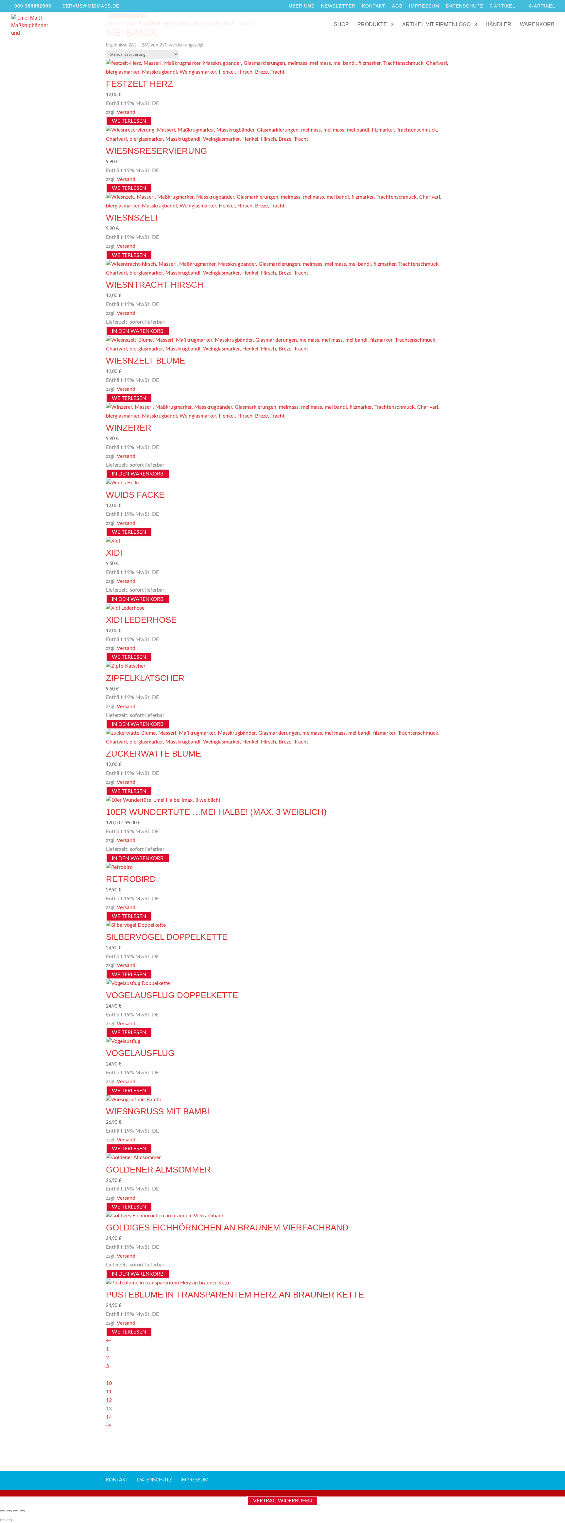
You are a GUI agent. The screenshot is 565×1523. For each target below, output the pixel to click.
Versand (126, 112)
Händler (498, 24)
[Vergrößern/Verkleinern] (2, 1511)
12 (109, 1400)
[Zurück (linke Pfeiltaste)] (2, 1520)
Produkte (372, 24)
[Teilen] (15, 1511)
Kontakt (373, 6)
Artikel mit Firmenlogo (436, 24)
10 (109, 1383)
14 (109, 1417)
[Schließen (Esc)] (22, 1511)
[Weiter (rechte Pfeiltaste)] (9, 1520)
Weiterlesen (129, 121)
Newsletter (338, 6)
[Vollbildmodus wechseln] (9, 1511)
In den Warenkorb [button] (137, 331)
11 (109, 1391)
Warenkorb (537, 24)
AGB (397, 6)
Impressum (424, 6)
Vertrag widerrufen (282, 1500)
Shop (341, 24)
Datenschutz (464, 6)
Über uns (302, 6)
